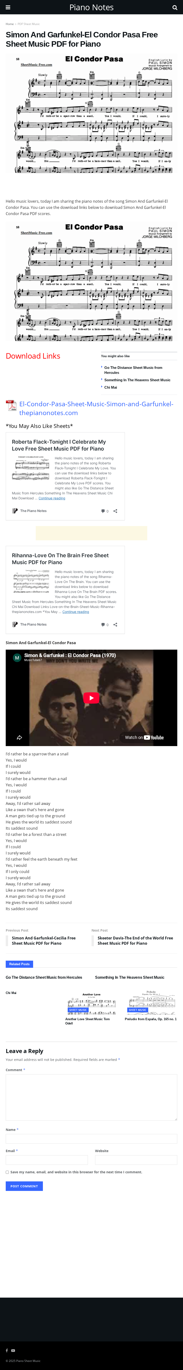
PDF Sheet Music (29, 24)
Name (12, 1129)
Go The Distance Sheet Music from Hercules (44, 977)
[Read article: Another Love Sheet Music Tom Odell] (91, 1002)
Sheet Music (78, 1010)
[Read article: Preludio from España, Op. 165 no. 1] (151, 1002)
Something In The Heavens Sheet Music (137, 380)
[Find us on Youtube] (13, 1350)
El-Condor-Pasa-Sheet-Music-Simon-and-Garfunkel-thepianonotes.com (96, 408)
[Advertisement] (91, 185)
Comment (15, 1070)
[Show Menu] (8, 7)
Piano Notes (91, 7)
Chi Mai (110, 387)
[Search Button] (175, 7)
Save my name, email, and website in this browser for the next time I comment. (76, 1172)
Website (101, 1151)
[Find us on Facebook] (7, 1350)
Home (10, 24)
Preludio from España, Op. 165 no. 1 (151, 1019)
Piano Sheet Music (28, 1361)
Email (12, 1151)
